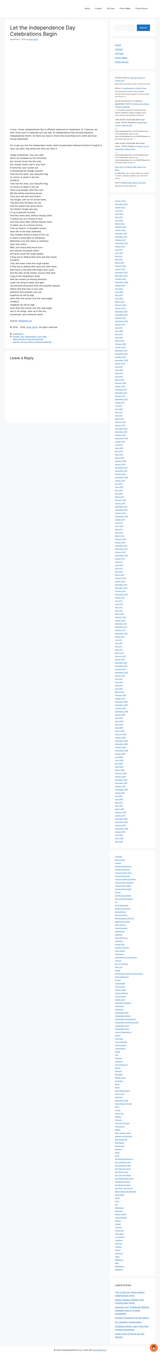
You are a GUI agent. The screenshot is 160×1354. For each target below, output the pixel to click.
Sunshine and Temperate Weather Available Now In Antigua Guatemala (132, 1310)
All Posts (111, 8)
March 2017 (119, 419)
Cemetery (119, 935)
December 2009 (121, 702)
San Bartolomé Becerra (124, 1159)
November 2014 (121, 510)
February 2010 (120, 695)
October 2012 (120, 591)
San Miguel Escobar (122, 1185)
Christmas (119, 941)
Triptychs (118, 1244)
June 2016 (119, 448)
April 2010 (119, 689)
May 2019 (118, 334)
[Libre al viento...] (49, 123)
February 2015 (120, 500)
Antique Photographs (123, 889)
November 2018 (121, 354)
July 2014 (118, 523)
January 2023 (120, 201)
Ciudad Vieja (120, 944)
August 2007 (120, 793)
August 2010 (120, 676)
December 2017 (121, 390)
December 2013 (121, 546)
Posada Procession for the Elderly (132, 1318)
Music (117, 1084)
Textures (118, 1227)
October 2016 (120, 435)
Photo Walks (125, 8)
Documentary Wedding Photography (129, 974)
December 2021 (121, 233)
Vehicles (118, 1247)
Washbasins (119, 1266)
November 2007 (121, 783)
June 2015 (119, 487)
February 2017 (120, 422)
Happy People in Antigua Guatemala (28, 339)
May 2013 (118, 568)
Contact (98, 8)
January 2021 (120, 269)
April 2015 (119, 494)
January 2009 (120, 737)
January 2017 (120, 425)
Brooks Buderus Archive (124, 918)
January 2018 (120, 386)
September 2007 (121, 790)
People (117, 1110)
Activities (118, 857)
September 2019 (121, 321)
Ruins (117, 1156)
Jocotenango (120, 1048)
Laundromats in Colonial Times (135, 88)
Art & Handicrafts (121, 905)
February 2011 (120, 656)
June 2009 (119, 721)
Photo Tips (119, 1113)
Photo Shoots (142, 8)
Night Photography (122, 1091)
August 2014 (120, 520)
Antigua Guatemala (122, 876)
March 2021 (119, 263)
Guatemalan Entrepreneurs (125, 1019)
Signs (117, 1201)
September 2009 (121, 711)
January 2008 (120, 777)
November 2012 (121, 588)
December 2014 (121, 507)
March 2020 (119, 302)
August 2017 (120, 403)
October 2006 (120, 825)
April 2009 (119, 728)
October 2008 (120, 747)
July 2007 (118, 796)
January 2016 (120, 464)
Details (117, 970)
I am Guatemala (121, 1042)
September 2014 (121, 516)
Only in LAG (119, 1094)
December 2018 (121, 350)
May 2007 (119, 803)
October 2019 (120, 318)
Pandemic (118, 1097)
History (118, 1035)
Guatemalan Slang (122, 1029)
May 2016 (118, 451)
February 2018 (120, 383)
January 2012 (120, 620)
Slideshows (119, 1208)
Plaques (118, 1117)
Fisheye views (120, 990)
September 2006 (121, 829)
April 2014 (119, 533)
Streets (118, 1221)
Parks (117, 1107)
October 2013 (120, 552)
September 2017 (121, 399)
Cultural (118, 961)
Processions (119, 1126)
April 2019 (119, 337)
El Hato (118, 980)
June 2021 (119, 253)
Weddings (119, 1270)
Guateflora (119, 1009)
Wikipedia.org (25, 321)
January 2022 (120, 230)
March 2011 (119, 653)
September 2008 (121, 750)
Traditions (119, 1240)
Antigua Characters (122, 870)
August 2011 (120, 637)
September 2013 (121, 555)
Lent (116, 1055)
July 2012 (118, 601)
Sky (116, 1205)
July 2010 (118, 679)
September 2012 (121, 594)
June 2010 (119, 682)
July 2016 (118, 445)
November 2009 (121, 705)
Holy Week (119, 1039)
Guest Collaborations (123, 1032)
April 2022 (119, 220)
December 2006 (121, 819)
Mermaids (119, 1074)
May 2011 (118, 646)
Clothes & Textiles (122, 948)
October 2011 (120, 630)
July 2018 (118, 367)
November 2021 (121, 237)
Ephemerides (120, 983)
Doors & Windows (122, 977)
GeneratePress (99, 1350)
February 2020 (120, 305)
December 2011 (121, 624)
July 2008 (119, 757)
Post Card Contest (122, 1123)
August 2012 (120, 598)
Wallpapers (119, 1260)
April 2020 (119, 298)
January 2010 (120, 698)
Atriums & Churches (122, 909)
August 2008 (120, 754)
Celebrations (18, 334)
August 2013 (120, 559)
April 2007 (119, 806)
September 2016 (121, 438)
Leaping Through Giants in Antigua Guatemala (32, 342)
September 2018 (121, 360)
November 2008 (121, 744)
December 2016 (121, 429)
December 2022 (121, 204)
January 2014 (120, 542)
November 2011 (121, 627)
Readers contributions (123, 1136)
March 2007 (119, 809)
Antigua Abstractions (123, 866)
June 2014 (119, 526)
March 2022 (119, 224)
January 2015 (120, 503)
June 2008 (119, 760)
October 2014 (120, 513)
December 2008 (121, 741)
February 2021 (120, 266)
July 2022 (119, 211)
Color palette (120, 951)
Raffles (117, 1130)
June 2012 (119, 604)
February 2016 (120, 461)
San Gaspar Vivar (121, 1172)
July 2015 (118, 484)
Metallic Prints (120, 1078)
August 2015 (120, 481)
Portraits (118, 1120)
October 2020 (120, 279)
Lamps (117, 1052)
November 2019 (121, 315)
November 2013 (121, 549)
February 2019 (120, 344)
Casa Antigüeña (121, 928)
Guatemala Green (122, 1013)
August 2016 (120, 442)
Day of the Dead (121, 964)
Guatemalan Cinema (122, 1016)
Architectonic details (123, 896)
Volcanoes (119, 1253)
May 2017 (118, 412)
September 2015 (121, 477)
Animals (118, 863)
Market (117, 1068)
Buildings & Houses (122, 922)
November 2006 (121, 822)
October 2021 (120, 240)
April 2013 (119, 572)
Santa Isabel (119, 1195)
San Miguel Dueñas (122, 1182)
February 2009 (120, 734)
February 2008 (120, 773)
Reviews (118, 1149)
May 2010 (118, 685)
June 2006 (119, 838)
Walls (117, 1263)
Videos (117, 1250)
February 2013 (120, 578)
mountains (119, 1081)
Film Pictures (120, 987)
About (87, 8)
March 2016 (119, 458)
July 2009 (119, 718)
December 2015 (121, 468)
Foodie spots (120, 1000)
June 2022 (119, 214)
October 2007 (120, 786)
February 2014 (120, 539)
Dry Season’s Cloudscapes (128, 1322)
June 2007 (119, 799)
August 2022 (120, 207)
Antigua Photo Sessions (124, 883)
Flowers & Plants (121, 993)
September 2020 (121, 282)
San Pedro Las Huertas (124, 1188)
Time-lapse (119, 1234)
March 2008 (119, 770)
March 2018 (119, 380)
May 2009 (119, 724)
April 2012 (119, 611)
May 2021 (118, 256)
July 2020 (119, 289)
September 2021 (121, 243)
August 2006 (120, 832)
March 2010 (119, 692)
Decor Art (118, 967)
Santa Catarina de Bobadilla (125, 1192)
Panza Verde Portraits (123, 1104)
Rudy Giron (32, 327)
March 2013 (119, 575)
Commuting (119, 954)
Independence (31, 336)
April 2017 (119, 416)
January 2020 (120, 308)
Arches (117, 892)
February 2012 (120, 617)
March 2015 (119, 497)
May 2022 (119, 217)
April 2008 (119, 767)
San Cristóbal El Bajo (123, 1166)
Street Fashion (120, 1214)
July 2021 (118, 250)
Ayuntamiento (120, 912)
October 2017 (120, 396)
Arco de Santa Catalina (124, 899)
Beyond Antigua (121, 915)
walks (117, 1257)
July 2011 (118, 640)
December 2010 (121, 663)
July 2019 (118, 328)
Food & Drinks (120, 996)
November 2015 (121, 471)
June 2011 (119, 643)
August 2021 (120, 246)
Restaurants (119, 1146)
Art (116, 902)
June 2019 (119, 331)
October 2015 (120, 474)
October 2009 (120, 708)
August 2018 (120, 363)
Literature (119, 1061)
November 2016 (121, 432)
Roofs (117, 1152)
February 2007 (120, 812)
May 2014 (118, 529)
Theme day (119, 1231)
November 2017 (121, 393)
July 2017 (118, 406)
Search (143, 27)
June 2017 (119, 409)
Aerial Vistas (120, 860)
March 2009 (119, 731)
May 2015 (118, 490)
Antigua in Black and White (125, 879)
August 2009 (120, 715)
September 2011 (121, 633)
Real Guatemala (121, 1139)
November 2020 (121, 276)
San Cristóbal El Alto (123, 1162)
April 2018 (119, 376)
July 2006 (119, 835)
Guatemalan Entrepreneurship (126, 1022)
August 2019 (120, 324)
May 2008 (119, 763)
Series (117, 1198)
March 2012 (119, 614)
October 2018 (120, 357)
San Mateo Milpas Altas (124, 1179)
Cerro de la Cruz (121, 938)
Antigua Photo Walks (123, 886)
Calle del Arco (120, 925)
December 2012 (121, 585)
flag (22, 336)
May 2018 (118, 373)
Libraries (118, 1058)
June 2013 (119, 565)
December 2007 (121, 780)
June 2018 (119, 370)
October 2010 (120, 669)
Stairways (118, 1211)
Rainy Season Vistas (123, 1133)
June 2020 (119, 292)
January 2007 (120, 816)
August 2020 (120, 285)
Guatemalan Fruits (122, 1026)
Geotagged (119, 1006)
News (117, 1087)
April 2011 (118, 650)
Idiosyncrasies (120, 1045)
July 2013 (118, 562)
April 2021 (119, 259)
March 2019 (119, 341)
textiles (118, 1224)
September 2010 (121, 672)
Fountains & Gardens (123, 1003)
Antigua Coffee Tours (123, 873)
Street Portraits (121, 1218)
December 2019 (121, 311)
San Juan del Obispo (123, 1175)
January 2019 (120, 347)
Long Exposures (121, 1065)
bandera (16, 336)
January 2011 (120, 659)
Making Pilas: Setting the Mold (133, 183)
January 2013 (120, 581)
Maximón (118, 1071)
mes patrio (42, 336)
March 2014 (119, 536)
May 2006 (119, 842)
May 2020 (119, 295)
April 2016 (119, 455)
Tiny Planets (119, 1237)
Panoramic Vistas (121, 1100)
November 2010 (121, 666)
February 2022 (120, 227)
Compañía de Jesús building (126, 957)
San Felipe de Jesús (123, 1169)
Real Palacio (119, 1143)
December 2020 (121, 272)
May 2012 (118, 607)
